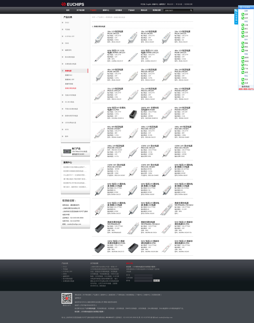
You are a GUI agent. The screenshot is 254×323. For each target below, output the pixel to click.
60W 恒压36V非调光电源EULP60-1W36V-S (116, 110)
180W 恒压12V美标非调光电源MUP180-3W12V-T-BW (116, 243)
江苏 (246, 32)
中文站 (143, 4)
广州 (246, 69)
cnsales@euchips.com (165, 317)
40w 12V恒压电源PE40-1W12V (182, 52)
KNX (67, 129)
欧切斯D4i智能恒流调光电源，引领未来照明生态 (81, 171)
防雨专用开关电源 (71, 116)
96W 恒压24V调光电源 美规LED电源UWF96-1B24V (184, 186)
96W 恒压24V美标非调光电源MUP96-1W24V (184, 243)
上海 (246, 25)
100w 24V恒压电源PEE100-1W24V (115, 147)
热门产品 (76, 148)
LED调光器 (94, 274)
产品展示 (93, 10)
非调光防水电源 (70, 64)
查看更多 (102, 286)
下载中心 (139, 295)
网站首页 (170, 4)
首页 (67, 10)
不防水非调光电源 (71, 109)
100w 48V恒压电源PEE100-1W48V (183, 128)
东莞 (246, 72)
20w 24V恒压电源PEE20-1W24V (182, 71)
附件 (66, 136)
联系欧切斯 (188, 4)
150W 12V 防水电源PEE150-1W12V (150, 147)
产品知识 (131, 10)
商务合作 (144, 10)
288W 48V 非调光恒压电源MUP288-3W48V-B (150, 110)
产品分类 (65, 263)
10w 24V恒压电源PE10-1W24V (149, 33)
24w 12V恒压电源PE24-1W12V (182, 33)
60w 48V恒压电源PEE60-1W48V (115, 128)
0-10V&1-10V (69, 36)
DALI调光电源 (153, 308)
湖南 (246, 43)
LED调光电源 (104, 271)
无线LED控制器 (70, 95)
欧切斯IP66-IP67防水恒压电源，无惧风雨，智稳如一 (82, 183)
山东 (246, 36)
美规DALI (68, 75)
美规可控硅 (69, 84)
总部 (246, 14)
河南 (246, 50)
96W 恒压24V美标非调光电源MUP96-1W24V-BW (150, 243)
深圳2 (247, 61)
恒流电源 (111, 308)
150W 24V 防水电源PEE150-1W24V (183, 147)
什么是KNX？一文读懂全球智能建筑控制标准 (80, 175)
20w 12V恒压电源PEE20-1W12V (149, 71)
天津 (246, 83)
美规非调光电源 (70, 88)
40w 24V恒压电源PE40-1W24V (115, 71)
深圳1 (247, 57)
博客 (105, 302)
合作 (246, 18)
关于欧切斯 (81, 10)
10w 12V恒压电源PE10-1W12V (115, 33)
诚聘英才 (162, 4)
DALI (67, 23)
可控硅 (67, 29)
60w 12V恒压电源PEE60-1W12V (182, 90)
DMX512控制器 (131, 308)
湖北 (246, 47)
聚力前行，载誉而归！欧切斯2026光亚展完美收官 (81, 187)
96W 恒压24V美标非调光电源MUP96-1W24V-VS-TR (184, 224)
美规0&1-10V (69, 79)
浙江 (246, 29)
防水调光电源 (70, 57)
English (148, 4)
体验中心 (155, 4)
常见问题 (179, 4)
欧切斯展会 (130, 295)
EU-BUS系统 (69, 102)
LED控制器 (99, 276)
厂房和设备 (121, 295)
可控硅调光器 (104, 274)
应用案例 (118, 10)
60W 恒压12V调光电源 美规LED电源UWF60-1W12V (116, 186)
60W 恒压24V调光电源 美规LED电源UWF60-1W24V (150, 186)
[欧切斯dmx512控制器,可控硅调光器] (72, 4)
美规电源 (68, 71)
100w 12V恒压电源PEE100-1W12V (149, 128)
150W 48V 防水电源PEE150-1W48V (150, 166)
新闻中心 (106, 10)
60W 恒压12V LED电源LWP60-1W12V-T (116, 53)
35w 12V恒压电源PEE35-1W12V (115, 90)
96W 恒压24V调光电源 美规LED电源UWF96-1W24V (150, 205)
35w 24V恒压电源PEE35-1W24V (149, 90)
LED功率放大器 (70, 123)
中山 (246, 65)
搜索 (191, 10)
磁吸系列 (68, 50)
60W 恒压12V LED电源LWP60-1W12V (150, 52)
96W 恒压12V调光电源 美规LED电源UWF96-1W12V (116, 205)
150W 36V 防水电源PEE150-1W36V (116, 166)
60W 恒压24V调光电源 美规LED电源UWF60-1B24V (184, 167)
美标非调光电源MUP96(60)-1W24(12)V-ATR (150, 224)
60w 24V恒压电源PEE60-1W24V (182, 109)
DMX (67, 43)
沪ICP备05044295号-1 (88, 305)
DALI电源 (108, 276)
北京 (246, 79)
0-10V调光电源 (173, 308)
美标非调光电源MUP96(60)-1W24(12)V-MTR (184, 205)
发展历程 (112, 295)
